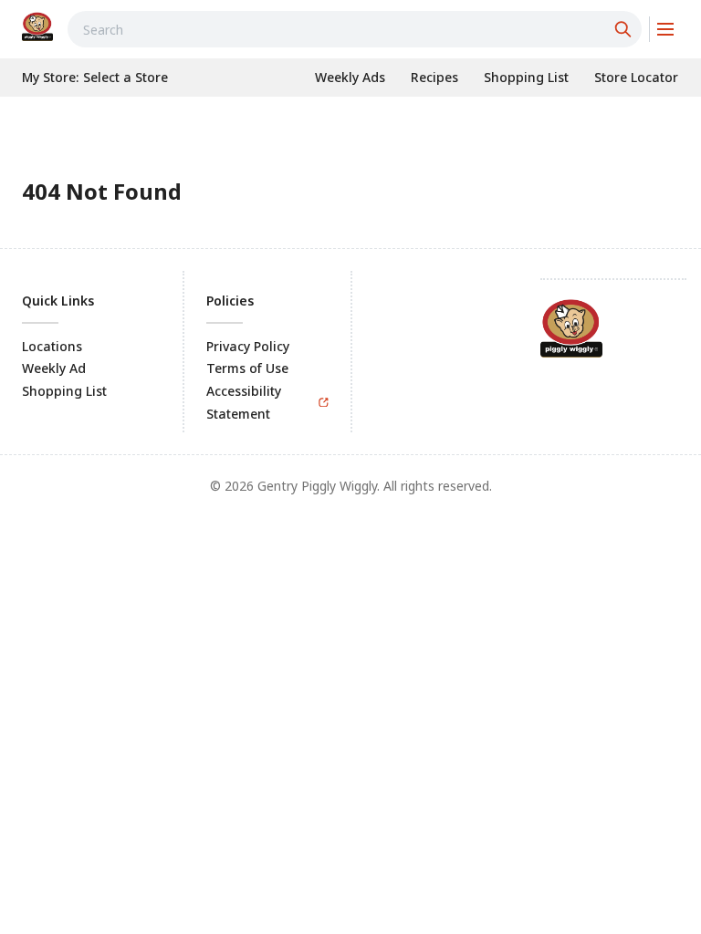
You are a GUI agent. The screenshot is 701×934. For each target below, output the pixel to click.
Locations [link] (52, 346)
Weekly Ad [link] (54, 368)
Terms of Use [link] (247, 368)
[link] (37, 26)
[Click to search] (625, 29)
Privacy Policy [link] (247, 346)
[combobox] (355, 29)
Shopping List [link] (64, 391)
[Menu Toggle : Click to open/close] (664, 29)
